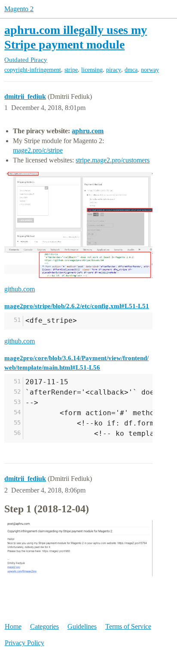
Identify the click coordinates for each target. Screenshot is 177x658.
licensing (92, 70)
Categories (44, 626)
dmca (131, 70)
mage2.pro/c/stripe (38, 150)
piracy (113, 70)
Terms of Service (128, 626)
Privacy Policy (24, 642)
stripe (71, 70)
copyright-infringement (32, 70)
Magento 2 (19, 8)
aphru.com (88, 131)
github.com (19, 289)
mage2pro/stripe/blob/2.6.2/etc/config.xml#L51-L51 (76, 305)
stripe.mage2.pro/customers (113, 160)
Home (13, 626)
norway (150, 70)
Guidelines (82, 626)
